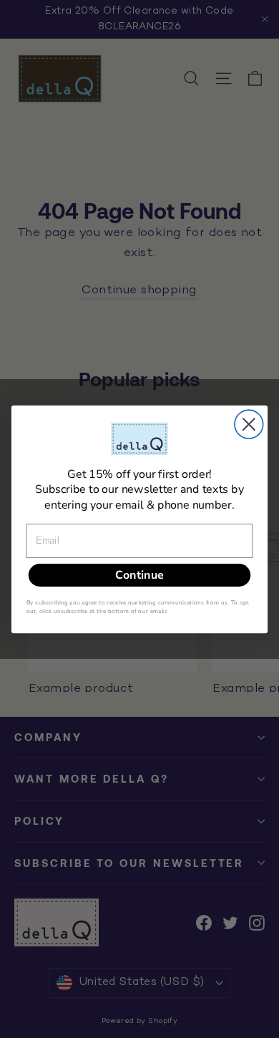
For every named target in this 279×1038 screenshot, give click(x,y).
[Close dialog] (249, 424)
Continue (139, 574)
